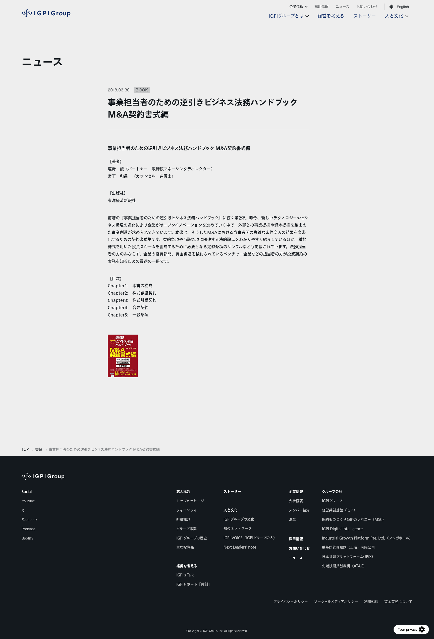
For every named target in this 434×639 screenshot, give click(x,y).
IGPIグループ (332, 501)
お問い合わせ (299, 548)
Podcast (28, 528)
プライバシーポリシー (290, 601)
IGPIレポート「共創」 (193, 584)
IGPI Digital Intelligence (342, 528)
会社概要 (296, 501)
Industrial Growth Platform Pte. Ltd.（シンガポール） (367, 538)
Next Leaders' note (240, 547)
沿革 (292, 519)
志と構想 (183, 492)
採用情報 (296, 539)
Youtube (28, 501)
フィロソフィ (186, 510)
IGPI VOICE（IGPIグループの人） (250, 538)
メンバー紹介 (299, 510)
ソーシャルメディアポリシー (336, 601)
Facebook (29, 519)
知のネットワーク (238, 528)
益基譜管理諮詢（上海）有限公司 (348, 547)
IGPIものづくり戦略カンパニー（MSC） (354, 519)
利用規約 (371, 601)
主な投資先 (185, 547)
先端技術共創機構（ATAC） (344, 566)
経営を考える (186, 566)
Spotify (27, 538)
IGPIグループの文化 (239, 519)
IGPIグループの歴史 (191, 538)
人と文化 (231, 510)
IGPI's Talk (185, 575)
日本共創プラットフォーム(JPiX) (347, 556)
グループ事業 (186, 528)
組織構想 (183, 519)
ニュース (42, 62)
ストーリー (232, 492)
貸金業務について (398, 601)
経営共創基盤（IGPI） (339, 510)
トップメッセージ (190, 501)
